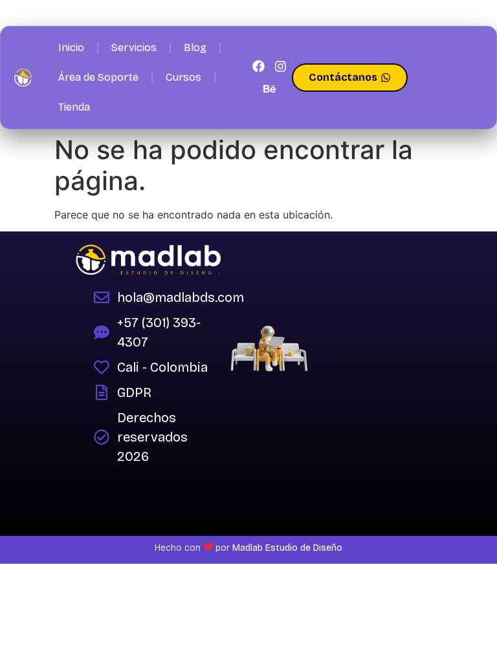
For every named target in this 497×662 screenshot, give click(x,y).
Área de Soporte (98, 77)
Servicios (134, 47)
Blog (195, 47)
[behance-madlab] (269, 89)
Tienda (74, 107)
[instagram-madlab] (280, 67)
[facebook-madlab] (258, 67)
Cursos (183, 77)
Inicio (71, 47)
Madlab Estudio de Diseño (286, 547)
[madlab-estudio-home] (23, 77)
